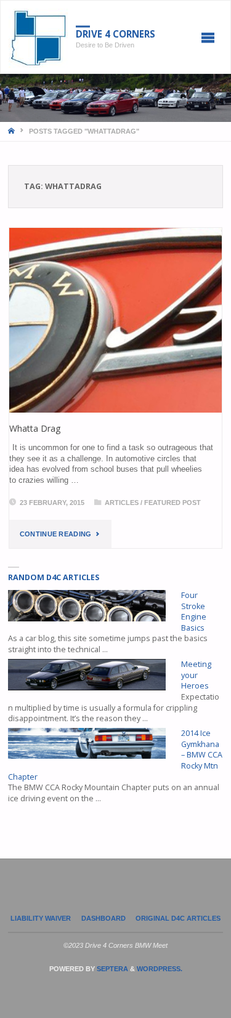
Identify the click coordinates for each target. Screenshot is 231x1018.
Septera (111, 968)
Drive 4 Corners (115, 34)
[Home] (12, 131)
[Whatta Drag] (115, 320)
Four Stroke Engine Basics (193, 611)
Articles (122, 502)
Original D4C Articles (178, 918)
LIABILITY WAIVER (40, 918)
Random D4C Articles (53, 577)
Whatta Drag (35, 428)
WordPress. (159, 968)
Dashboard (103, 918)
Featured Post (172, 502)
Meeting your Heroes (196, 675)
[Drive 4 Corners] (38, 37)
